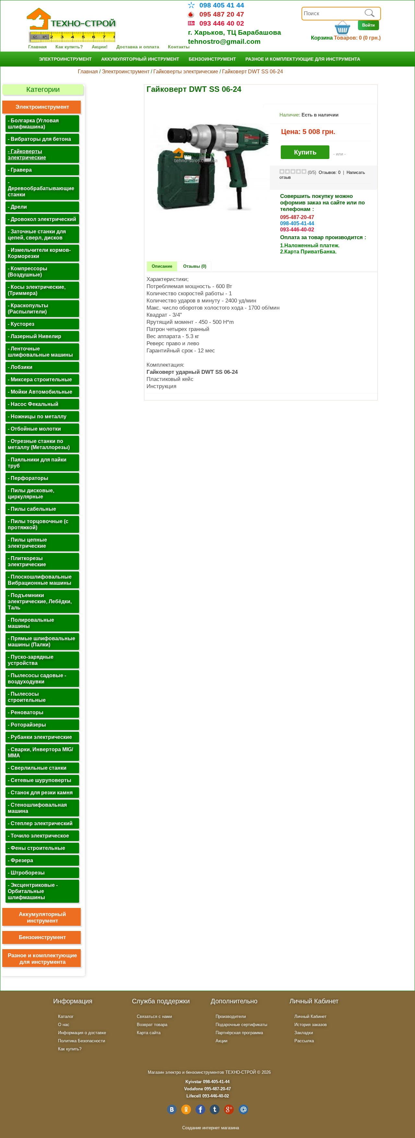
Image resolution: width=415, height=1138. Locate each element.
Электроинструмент (65, 59)
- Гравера (20, 170)
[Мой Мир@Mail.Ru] (243, 1109)
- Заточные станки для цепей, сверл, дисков (37, 234)
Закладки (303, 1032)
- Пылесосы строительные (27, 697)
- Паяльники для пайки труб (37, 463)
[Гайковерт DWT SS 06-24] (210, 225)
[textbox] (341, 13)
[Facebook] (200, 1109)
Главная (37, 46)
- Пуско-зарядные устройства (30, 660)
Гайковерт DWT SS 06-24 (252, 71)
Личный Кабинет (310, 1016)
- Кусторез (21, 324)
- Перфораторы (28, 478)
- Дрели (17, 207)
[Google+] (229, 1109)
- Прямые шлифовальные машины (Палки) (41, 641)
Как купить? (69, 46)
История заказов (310, 1024)
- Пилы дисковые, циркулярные (31, 493)
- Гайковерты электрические (27, 154)
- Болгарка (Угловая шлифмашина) (33, 123)
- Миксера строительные (40, 379)
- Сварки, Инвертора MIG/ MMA (40, 752)
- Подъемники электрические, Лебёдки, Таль (40, 601)
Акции (221, 1040)
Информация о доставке (82, 1032)
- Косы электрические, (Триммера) (36, 290)
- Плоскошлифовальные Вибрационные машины (40, 580)
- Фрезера (20, 860)
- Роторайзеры (27, 725)
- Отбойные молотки (34, 429)
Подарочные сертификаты (241, 1024)
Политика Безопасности (81, 1040)
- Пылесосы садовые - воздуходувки (37, 678)
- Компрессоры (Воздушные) (27, 271)
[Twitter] (214, 1109)
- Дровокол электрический (42, 219)
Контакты (179, 46)
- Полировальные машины (31, 623)
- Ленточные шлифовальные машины (40, 352)
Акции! (100, 46)
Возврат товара (152, 1024)
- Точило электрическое (38, 835)
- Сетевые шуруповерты (39, 780)
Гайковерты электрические (185, 71)
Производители (231, 1016)
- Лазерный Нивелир (34, 336)
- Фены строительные (36, 848)
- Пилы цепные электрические (27, 543)
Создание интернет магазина (210, 1127)
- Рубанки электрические (40, 737)
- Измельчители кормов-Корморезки (39, 253)
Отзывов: (329, 172)
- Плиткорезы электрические (27, 561)
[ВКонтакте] (172, 1109)
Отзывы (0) (194, 266)
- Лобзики (20, 367)
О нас (63, 1024)
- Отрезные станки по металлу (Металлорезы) (39, 444)
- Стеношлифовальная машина (37, 808)
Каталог (66, 1016)
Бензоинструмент (212, 59)
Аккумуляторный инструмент (140, 59)
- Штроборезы (26, 872)
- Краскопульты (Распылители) (28, 308)
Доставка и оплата (137, 46)
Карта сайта (148, 1032)
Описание (162, 266)
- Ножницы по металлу (37, 416)
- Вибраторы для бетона (39, 139)
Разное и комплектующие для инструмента (302, 59)
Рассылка (304, 1040)
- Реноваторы (25, 712)
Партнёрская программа (239, 1032)
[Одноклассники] (186, 1109)
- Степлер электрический (40, 823)
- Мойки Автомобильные (40, 392)
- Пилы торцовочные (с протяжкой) (38, 524)
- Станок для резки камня (40, 792)
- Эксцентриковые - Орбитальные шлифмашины (33, 891)
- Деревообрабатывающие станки (41, 188)
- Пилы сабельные (32, 509)
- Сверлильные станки (37, 768)
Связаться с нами (154, 1016)
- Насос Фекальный (33, 404)
